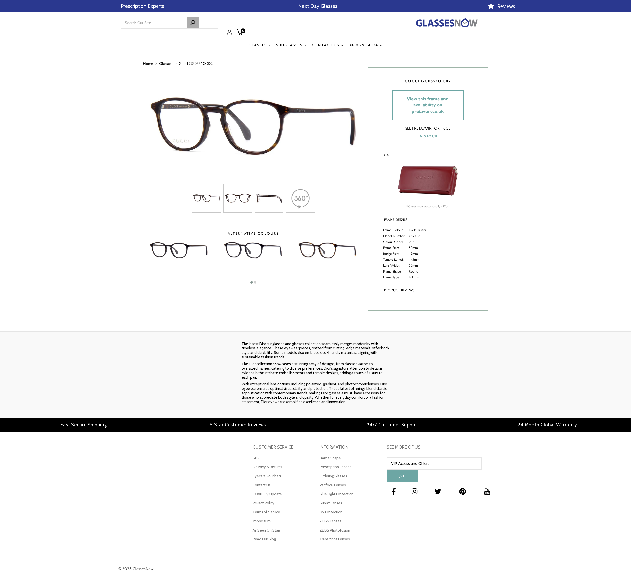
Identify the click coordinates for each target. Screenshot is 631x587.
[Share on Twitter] (625, 101)
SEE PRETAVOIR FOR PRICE (427, 128)
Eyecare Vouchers (267, 476)
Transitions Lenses (335, 539)
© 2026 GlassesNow (136, 568)
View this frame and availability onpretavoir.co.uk (428, 105)
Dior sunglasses (271, 344)
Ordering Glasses (333, 476)
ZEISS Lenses (330, 521)
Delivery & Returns (267, 467)
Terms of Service (266, 512)
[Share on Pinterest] (625, 113)
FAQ (256, 458)
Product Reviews (399, 290)
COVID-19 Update (267, 494)
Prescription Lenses (335, 467)
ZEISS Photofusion (335, 530)
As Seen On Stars (267, 530)
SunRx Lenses (331, 503)
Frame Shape (330, 458)
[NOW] (193, 22)
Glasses (165, 63)
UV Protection (331, 512)
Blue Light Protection (336, 494)
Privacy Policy (263, 503)
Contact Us (262, 485)
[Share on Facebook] (625, 89)
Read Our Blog (264, 539)
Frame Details (395, 220)
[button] (251, 282)
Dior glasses (331, 393)
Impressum (262, 521)
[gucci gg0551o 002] (206, 198)
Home (148, 63)
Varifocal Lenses (333, 485)
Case (388, 155)
